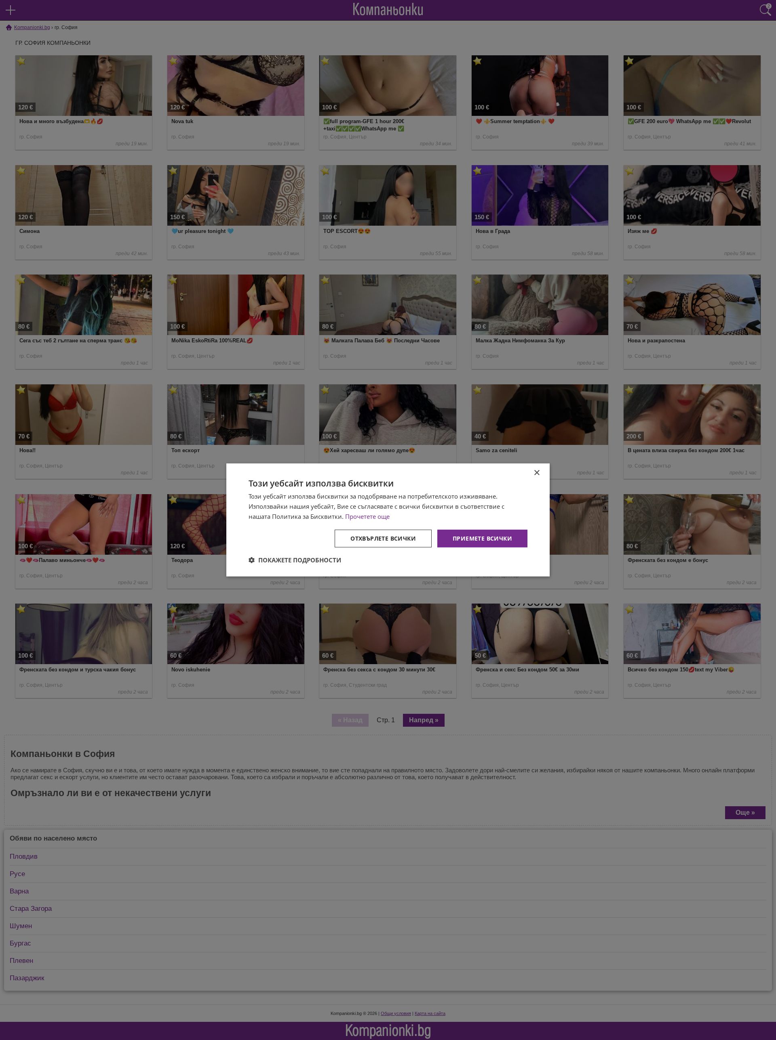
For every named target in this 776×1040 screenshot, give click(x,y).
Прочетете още (367, 516)
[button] (295, 560)
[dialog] (388, 520)
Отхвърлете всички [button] (383, 538)
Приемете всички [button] (482, 538)
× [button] (537, 473)
